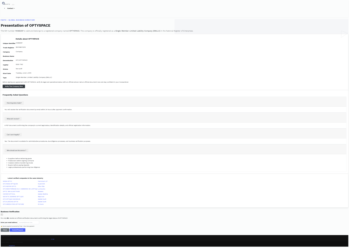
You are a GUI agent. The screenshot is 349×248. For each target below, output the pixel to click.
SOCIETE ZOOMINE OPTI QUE (13, 196)
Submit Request (17, 230)
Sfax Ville (41, 186)
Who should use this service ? (16, 150)
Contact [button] (10, 8)
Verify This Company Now (14, 86)
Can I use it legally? (13, 134)
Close (5, 230)
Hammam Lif (42, 181)
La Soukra (41, 189)
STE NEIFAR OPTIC (9, 186)
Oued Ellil (41, 184)
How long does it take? (14, 103)
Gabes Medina (43, 194)
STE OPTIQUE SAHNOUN (11, 199)
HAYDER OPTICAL (9, 194)
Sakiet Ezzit (42, 199)
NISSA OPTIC (7, 181)
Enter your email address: (9, 222)
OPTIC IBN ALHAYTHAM (11, 191)
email (52, 239)
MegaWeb (12, 245)
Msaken (40, 191)
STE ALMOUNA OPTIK (10, 201)
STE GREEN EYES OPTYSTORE (13, 204)
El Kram (41, 204)
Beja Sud (41, 196)
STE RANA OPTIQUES (10, 184)
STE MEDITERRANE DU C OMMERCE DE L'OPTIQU (20, 189)
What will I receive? (13, 119)
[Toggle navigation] (13, 4)
